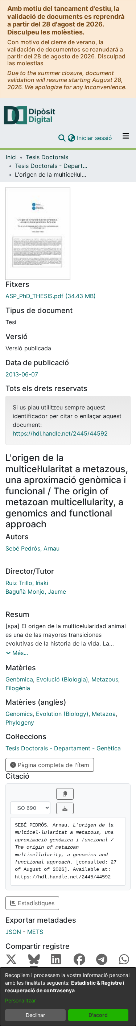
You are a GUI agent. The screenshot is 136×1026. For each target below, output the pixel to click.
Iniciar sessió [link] (95, 137)
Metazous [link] (104, 679)
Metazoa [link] (104, 713)
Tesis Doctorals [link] (47, 157)
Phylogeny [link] (19, 722)
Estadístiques (35, 903)
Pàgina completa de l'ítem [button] (52, 765)
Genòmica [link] (19, 679)
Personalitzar (20, 1000)
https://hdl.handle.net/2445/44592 (60, 433)
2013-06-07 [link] (21, 374)
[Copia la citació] (65, 794)
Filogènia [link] (17, 688)
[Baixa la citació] (65, 808)
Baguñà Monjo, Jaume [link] (35, 591)
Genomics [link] (19, 713)
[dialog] (68, 997)
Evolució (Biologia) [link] (62, 679)
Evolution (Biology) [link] (62, 713)
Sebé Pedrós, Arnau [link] (32, 548)
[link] (68, 296)
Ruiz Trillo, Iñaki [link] (26, 582)
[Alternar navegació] (126, 138)
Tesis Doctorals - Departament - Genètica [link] (51, 165)
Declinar (35, 1015)
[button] (61, 137)
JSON (13, 931)
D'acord (98, 1015)
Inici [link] (11, 157)
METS (35, 931)
